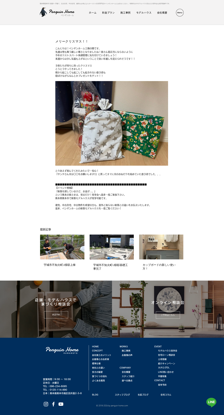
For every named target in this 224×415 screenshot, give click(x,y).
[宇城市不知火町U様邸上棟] (62, 247)
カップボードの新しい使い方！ (159, 267)
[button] (180, 12)
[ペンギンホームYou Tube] (61, 404)
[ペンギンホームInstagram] (46, 404)
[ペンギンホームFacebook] (53, 404)
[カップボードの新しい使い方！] (161, 247)
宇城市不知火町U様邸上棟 (60, 265)
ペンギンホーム (67, 15)
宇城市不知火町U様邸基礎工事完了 (110, 267)
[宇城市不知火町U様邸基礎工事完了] (112, 247)
